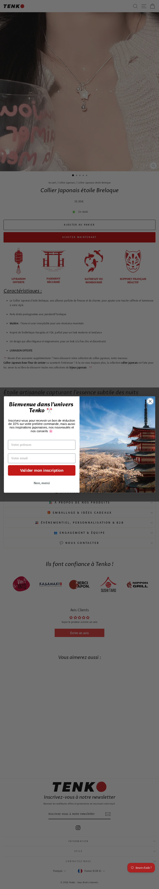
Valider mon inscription (41, 470)
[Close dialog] (150, 401)
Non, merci (42, 483)
